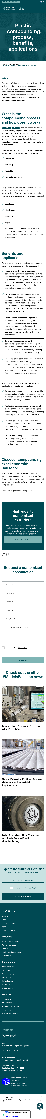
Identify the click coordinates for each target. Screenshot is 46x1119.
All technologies (7, 984)
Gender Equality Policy (18, 1083)
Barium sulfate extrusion (10, 1006)
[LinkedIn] (7, 555)
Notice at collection (11, 1116)
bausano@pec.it (23, 1046)
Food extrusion (7, 977)
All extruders (6, 956)
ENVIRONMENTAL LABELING (19, 1085)
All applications (7, 988)
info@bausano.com (9, 1046)
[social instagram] (14, 1035)
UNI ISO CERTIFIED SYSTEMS (19, 1077)
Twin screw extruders (9, 945)
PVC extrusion (7, 1003)
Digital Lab (5, 927)
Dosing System (7, 981)
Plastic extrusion (8, 967)
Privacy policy (30, 888)
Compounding (7, 970)
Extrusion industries (9, 923)
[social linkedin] (7, 1035)
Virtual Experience (8, 930)
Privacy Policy (23, 648)
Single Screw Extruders (10, 941)
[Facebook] (4, 555)
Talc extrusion (7, 1010)
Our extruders (23, 540)
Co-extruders (6, 948)
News (4, 920)
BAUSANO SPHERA (11, 2)
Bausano (4, 64)
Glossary (5, 916)
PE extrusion (6, 999)
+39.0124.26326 (11, 1051)
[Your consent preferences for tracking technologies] (4, 1115)
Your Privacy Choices (18, 1112)
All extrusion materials (10, 1013)
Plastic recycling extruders (11, 952)
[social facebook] (3, 1035)
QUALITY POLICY (15, 1080)
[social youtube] (11, 1035)
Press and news (14, 64)
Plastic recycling (8, 974)
